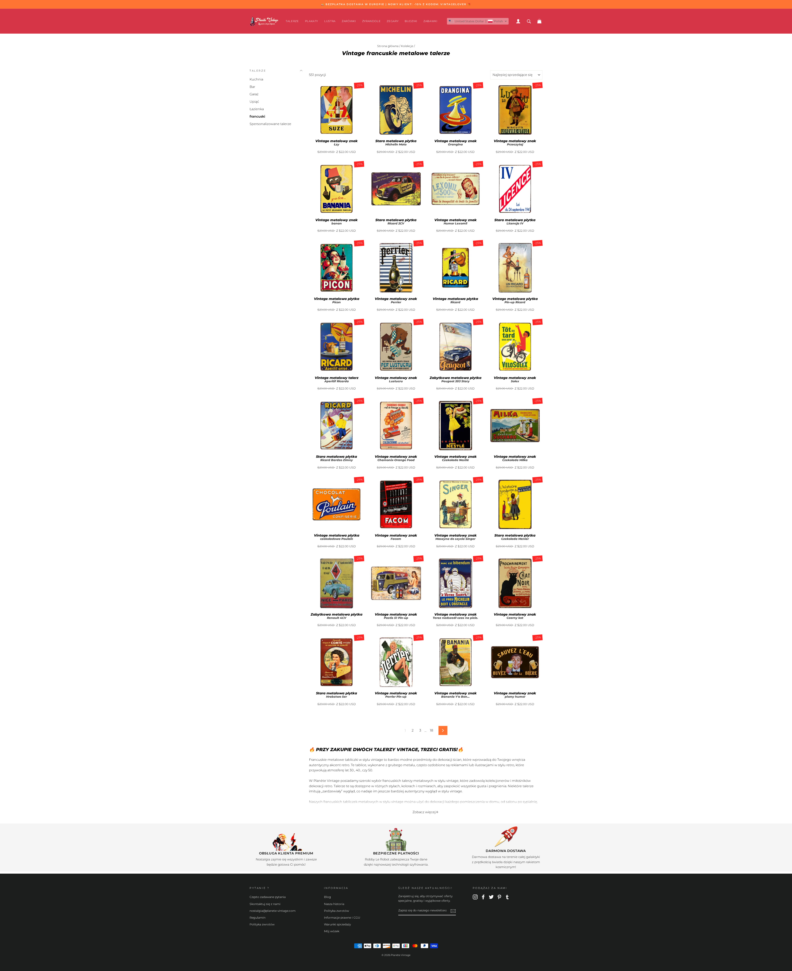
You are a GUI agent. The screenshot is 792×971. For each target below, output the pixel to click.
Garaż (254, 94)
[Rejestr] (453, 910)
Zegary (392, 21)
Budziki (411, 21)
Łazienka (257, 109)
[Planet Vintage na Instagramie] (475, 896)
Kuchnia (256, 79)
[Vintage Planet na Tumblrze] (507, 896)
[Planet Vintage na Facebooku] (483, 896)
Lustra (330, 21)
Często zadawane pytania (268, 897)
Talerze (292, 21)
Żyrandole (371, 21)
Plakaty (311, 21)
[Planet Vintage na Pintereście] (499, 896)
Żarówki (349, 21)
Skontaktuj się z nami (265, 904)
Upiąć (254, 102)
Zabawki (430, 21)
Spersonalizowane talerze (270, 124)
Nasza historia (334, 904)
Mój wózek (331, 931)
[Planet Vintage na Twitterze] (491, 896)
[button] (478, 21)
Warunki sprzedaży (337, 924)
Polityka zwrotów (262, 924)
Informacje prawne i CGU (342, 917)
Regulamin (257, 917)
